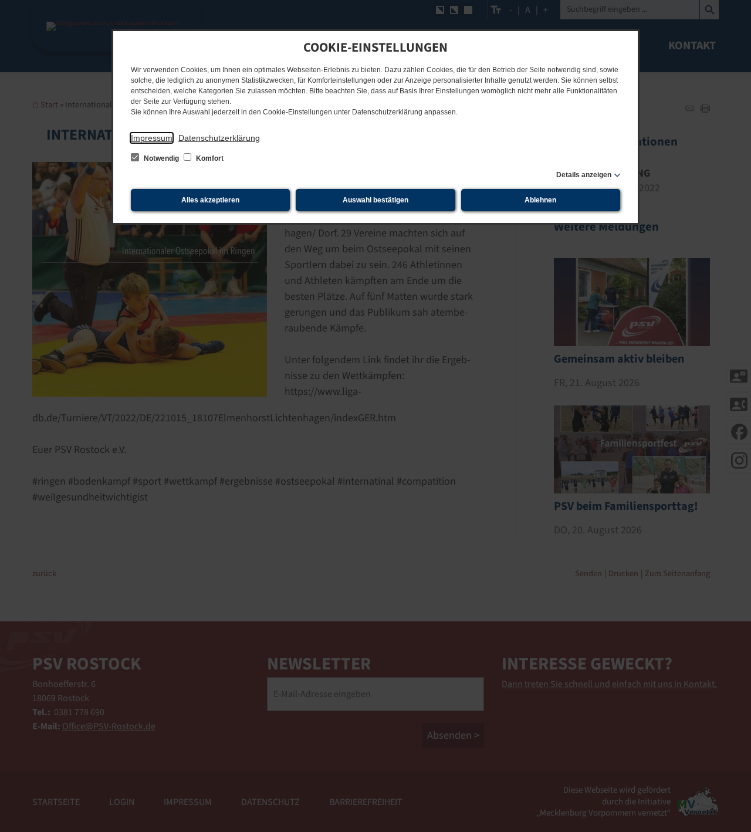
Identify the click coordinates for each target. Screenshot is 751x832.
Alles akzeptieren (210, 200)
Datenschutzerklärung (219, 138)
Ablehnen (540, 200)
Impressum (151, 138)
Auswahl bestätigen (375, 200)
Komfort (209, 158)
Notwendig (161, 158)
